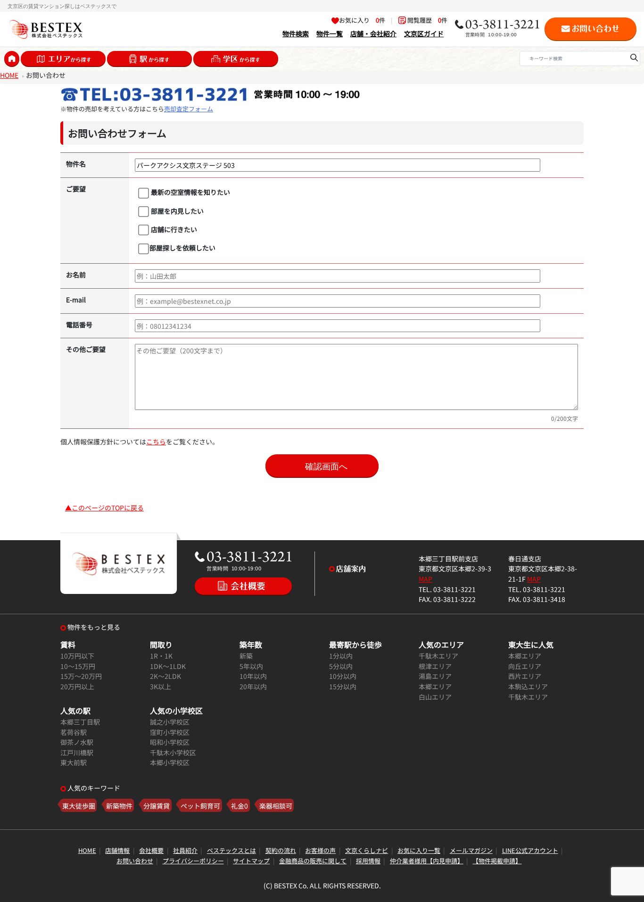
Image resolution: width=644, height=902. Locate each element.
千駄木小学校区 (173, 752)
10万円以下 (77, 655)
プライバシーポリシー (193, 860)
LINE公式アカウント (530, 850)
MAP (425, 579)
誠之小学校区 (170, 722)
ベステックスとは (231, 850)
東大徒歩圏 (78, 805)
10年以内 (253, 676)
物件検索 (295, 33)
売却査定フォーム (188, 108)
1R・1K (161, 655)
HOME (9, 75)
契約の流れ (280, 850)
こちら (156, 441)
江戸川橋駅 (76, 752)
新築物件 (119, 805)
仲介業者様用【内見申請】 (426, 860)
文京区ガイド (424, 33)
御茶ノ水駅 (76, 742)
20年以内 (253, 686)
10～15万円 (77, 666)
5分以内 (341, 666)
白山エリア (435, 697)
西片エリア (524, 676)
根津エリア (435, 666)
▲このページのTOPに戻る (104, 507)
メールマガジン (471, 850)
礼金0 (239, 805)
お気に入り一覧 (418, 850)
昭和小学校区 (170, 742)
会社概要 (151, 850)
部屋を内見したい (176, 211)
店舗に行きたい (173, 229)
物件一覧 (329, 33)
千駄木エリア (438, 655)
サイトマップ (251, 860)
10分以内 (342, 676)
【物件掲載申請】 (496, 860)
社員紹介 (185, 850)
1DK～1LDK (168, 666)
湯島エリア (435, 676)
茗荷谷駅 (73, 732)
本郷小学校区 (170, 762)
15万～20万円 (81, 676)
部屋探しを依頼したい (182, 247)
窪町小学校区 (170, 732)
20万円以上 (77, 686)
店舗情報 (117, 850)
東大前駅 (73, 762)
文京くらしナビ (366, 850)
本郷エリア (435, 686)
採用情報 (368, 860)
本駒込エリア (528, 686)
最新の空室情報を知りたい (189, 192)
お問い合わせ (134, 860)
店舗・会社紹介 (373, 33)
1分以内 (341, 655)
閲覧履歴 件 (426, 20)
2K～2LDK (165, 676)
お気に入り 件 (362, 20)
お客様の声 (320, 850)
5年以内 (251, 666)
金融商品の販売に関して (313, 860)
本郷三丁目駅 (80, 722)
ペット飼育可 (200, 805)
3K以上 (160, 686)
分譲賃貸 (156, 805)
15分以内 (342, 686)
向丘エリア (524, 666)
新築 (246, 655)
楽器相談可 (275, 805)
